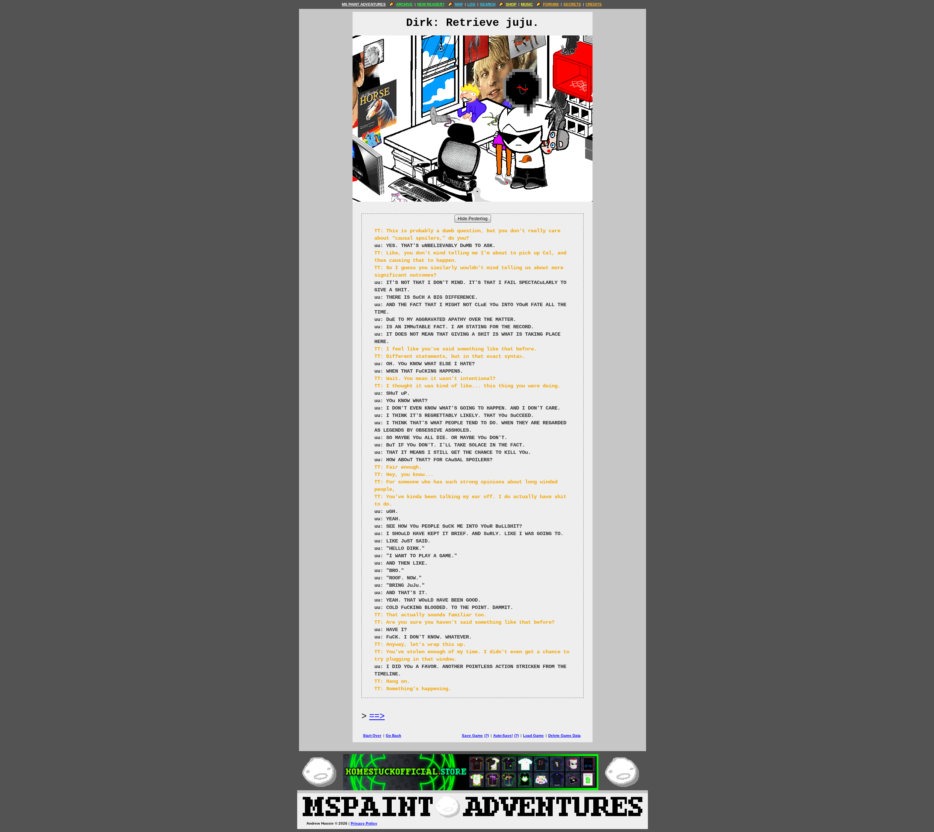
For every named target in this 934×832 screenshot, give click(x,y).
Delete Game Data (564, 735)
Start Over (372, 735)
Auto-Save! (503, 735)
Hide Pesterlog (473, 218)
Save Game (472, 735)
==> (377, 715)
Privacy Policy (364, 823)
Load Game (533, 735)
